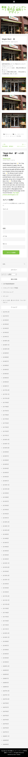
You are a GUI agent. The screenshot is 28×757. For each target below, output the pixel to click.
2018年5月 (6, 369)
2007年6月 (6, 711)
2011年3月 (6, 625)
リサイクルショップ (8, 292)
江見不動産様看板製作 (8, 284)
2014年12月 (6, 522)
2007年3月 (6, 724)
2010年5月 (6, 653)
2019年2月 (6, 332)
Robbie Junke (6, 158)
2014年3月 (6, 559)
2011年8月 (6, 612)
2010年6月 (6, 649)
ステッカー (6, 296)
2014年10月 (6, 530)
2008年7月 (6, 678)
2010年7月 (6, 645)
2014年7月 (6, 542)
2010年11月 (6, 637)
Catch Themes (16, 754)
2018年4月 (6, 373)
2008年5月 (6, 682)
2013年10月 (6, 567)
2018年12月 (6, 340)
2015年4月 (6, 505)
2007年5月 (6, 715)
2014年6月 (6, 546)
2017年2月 (6, 431)
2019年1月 (6, 336)
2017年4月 (6, 423)
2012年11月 (6, 579)
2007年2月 (6, 728)
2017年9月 (6, 402)
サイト (5, 244)
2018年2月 (6, 382)
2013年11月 (6, 563)
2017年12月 (6, 390)
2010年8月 (6, 641)
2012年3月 (6, 592)
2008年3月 (6, 686)
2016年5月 (6, 464)
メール (5, 236)
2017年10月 (6, 398)
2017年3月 (6, 427)
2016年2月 (6, 476)
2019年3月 (6, 328)
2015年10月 (6, 489)
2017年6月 (6, 415)
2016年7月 (6, 456)
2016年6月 (6, 460)
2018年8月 (6, 357)
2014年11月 (6, 526)
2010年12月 (6, 633)
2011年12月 (6, 596)
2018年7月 (6, 361)
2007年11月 (6, 695)
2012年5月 (6, 583)
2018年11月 (6, 345)
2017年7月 (6, 410)
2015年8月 (6, 497)
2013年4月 (6, 571)
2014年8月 (6, 538)
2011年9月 (6, 608)
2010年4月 (6, 658)
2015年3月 (6, 509)
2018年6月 (6, 365)
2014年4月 (6, 555)
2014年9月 (6, 534)
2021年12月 (6, 312)
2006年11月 (6, 736)
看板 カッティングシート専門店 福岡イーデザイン (14, 9)
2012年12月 (6, 575)
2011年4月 (6, 621)
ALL (15, 134)
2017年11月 (6, 394)
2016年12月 (6, 439)
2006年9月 (6, 740)
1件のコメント (8, 134)
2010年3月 (6, 662)
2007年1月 (6, 732)
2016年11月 (6, 443)
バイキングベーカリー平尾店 (10, 288)
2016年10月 (6, 448)
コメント (5, 209)
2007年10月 (6, 699)
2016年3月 (6, 472)
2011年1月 (6, 629)
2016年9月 (6, 452)
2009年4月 (6, 674)
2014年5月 (6, 551)
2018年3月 (6, 377)
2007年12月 (6, 691)
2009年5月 (6, 670)
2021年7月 (6, 316)
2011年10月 (6, 604)
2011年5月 (6, 616)
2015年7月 (6, 501)
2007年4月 (6, 719)
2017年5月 (6, 419)
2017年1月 (6, 435)
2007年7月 (6, 707)
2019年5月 (6, 320)
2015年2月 (6, 513)
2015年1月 (6, 518)
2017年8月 (6, 406)
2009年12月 (6, 666)
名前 (4, 228)
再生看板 (19, 136)
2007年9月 (6, 703)
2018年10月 (6, 349)
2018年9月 (6, 353)
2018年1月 (6, 386)
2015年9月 (6, 493)
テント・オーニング (10, 136)
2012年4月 (6, 588)
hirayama (15, 41)
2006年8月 (6, 744)
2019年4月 (6, 324)
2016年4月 (6, 468)
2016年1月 (6, 480)
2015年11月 (6, 485)
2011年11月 (6, 600)
